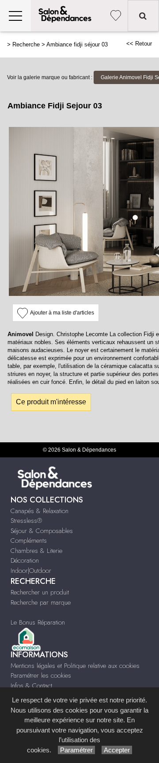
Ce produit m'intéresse (51, 402)
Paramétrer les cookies (41, 675)
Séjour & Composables (42, 531)
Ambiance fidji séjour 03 (77, 44)
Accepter (117, 750)
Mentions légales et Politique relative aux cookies (75, 666)
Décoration (25, 560)
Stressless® (26, 520)
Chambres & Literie (36, 551)
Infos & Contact (31, 685)
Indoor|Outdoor (31, 570)
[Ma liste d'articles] (116, 15)
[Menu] (15, 15)
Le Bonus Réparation (38, 622)
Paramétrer (76, 750)
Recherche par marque (41, 602)
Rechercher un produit (40, 592)
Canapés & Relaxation (39, 511)
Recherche (26, 44)
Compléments (29, 540)
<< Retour (139, 43)
